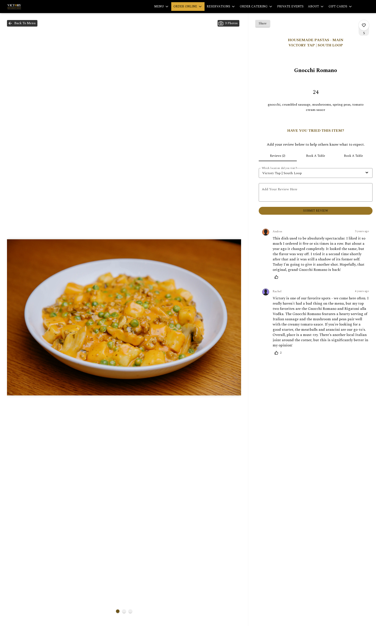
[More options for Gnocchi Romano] (364, 25)
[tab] (278, 156)
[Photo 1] (117, 611)
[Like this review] (277, 277)
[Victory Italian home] (23, 6)
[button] (161, 6)
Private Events (290, 6)
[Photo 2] (124, 611)
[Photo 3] (130, 611)
